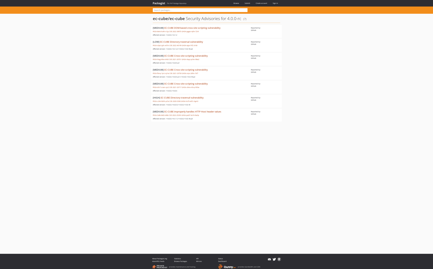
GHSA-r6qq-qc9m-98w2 (190, 59)
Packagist (159, 3)
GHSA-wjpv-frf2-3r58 (189, 45)
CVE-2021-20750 (175, 73)
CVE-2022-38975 (175, 31)
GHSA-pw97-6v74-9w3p (190, 115)
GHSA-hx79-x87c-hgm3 (189, 101)
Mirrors (199, 261)
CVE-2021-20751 (175, 59)
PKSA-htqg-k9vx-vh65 (161, 59)
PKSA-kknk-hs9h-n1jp (161, 31)
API (197, 259)
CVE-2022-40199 (175, 45)
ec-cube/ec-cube (169, 18)
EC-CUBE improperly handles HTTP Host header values (192, 111)
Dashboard (222, 261)
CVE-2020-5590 (175, 101)
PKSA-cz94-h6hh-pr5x (161, 101)
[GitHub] (279, 259)
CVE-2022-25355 (175, 115)
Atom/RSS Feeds (158, 261)
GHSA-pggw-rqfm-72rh (190, 31)
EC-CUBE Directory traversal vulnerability (181, 41)
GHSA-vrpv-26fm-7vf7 (190, 73)
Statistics (177, 259)
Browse (236, 3)
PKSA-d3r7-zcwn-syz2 (161, 87)
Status (220, 259)
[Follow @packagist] (274, 259)
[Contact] (269, 259)
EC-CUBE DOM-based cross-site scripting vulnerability (192, 27)
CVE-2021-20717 (175, 87)
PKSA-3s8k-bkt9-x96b (161, 115)
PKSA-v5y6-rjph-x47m (161, 45)
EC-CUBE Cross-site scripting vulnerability (186, 55)
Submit (247, 3)
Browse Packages (180, 261)
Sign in (275, 3)
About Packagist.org (159, 259)
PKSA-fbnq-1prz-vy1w (161, 73)
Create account (261, 3)
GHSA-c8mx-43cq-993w (190, 87)
